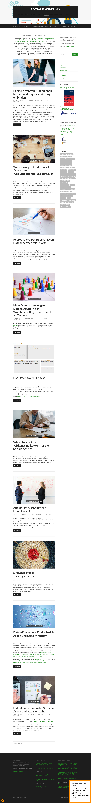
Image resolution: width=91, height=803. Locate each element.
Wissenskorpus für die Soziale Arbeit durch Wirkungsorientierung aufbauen (45, 769)
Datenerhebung (64, 169)
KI (74, 178)
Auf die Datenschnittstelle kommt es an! (29, 509)
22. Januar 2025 (17, 246)
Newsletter (48, 26)
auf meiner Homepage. (44, 54)
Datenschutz (71, 26)
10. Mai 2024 (16, 514)
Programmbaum (64, 189)
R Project (62, 191)
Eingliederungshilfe (68, 178)
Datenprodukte (73, 174)
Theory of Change (72, 193)
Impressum (63, 26)
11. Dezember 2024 (18, 318)
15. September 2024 (18, 452)
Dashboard (63, 163)
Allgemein (62, 65)
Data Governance (64, 165)
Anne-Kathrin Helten (39, 659)
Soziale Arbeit (68, 191)
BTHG (70, 160)
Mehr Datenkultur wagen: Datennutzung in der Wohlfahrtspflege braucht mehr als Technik (33, 310)
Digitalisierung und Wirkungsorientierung (67, 779)
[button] (2, 800)
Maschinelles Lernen (65, 184)
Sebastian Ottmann (28, 100)
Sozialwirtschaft (64, 193)
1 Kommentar (16, 319)
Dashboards (69, 163)
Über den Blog (16, 26)
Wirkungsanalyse (63, 75)
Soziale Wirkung (45, 9)
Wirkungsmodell (72, 200)
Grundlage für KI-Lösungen (27, 723)
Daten (70, 165)
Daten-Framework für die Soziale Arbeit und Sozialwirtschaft (33, 634)
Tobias (59, 786)
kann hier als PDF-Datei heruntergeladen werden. (30, 396)
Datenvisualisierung (72, 176)
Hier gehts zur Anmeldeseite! (78, 800)
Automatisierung (64, 160)
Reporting (73, 189)
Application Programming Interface (67, 158)
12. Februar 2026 (17, 100)
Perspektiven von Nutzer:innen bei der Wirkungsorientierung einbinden (32, 94)
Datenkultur (70, 171)
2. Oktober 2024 (17, 381)
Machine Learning (64, 182)
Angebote (62, 154)
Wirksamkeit (63, 198)
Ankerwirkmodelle (64, 156)
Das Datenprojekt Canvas (29, 378)
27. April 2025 (16, 176)
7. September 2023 (17, 714)
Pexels (40, 84)
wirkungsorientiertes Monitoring (67, 202)
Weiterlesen (17, 125)
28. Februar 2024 (17, 579)
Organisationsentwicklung (66, 187)
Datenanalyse (63, 67)
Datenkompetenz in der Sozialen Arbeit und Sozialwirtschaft (33, 709)
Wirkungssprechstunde (37, 26)
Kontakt (56, 26)
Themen (26, 26)
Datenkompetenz (63, 70)
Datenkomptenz (64, 171)
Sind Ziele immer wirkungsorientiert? (25, 574)
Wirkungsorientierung (64, 77)
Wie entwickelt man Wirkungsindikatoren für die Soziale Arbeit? (31, 446)
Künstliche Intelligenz (65, 180)
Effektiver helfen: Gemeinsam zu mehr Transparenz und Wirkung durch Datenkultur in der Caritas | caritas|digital (68, 772)
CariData (15, 325)
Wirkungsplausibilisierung (66, 206)
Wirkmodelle (69, 195)
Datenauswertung (71, 167)
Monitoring (72, 184)
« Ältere (17, 743)
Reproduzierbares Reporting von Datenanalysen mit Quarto (33, 241)
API (70, 156)
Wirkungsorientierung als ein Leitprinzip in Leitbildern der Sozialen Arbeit (68, 767)
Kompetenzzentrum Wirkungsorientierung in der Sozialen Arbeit (29, 41)
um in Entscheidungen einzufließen (43, 721)
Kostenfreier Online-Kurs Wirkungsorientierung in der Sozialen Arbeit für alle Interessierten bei (68, 108)
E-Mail (62, 178)
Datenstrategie (63, 176)
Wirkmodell (63, 195)
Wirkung (69, 198)
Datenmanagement (64, 174)
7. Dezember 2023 (17, 638)
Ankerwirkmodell (69, 154)
